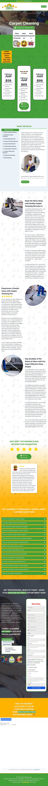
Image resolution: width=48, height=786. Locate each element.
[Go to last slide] (3, 659)
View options (37, 661)
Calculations (29, 682)
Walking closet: (30, 654)
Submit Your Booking (36, 687)
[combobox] (36, 633)
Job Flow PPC (36, 769)
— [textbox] (28, 639)
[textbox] (35, 633)
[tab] (10, 130)
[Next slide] (21, 659)
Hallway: (28, 649)
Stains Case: (29, 643)
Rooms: (28, 637)
